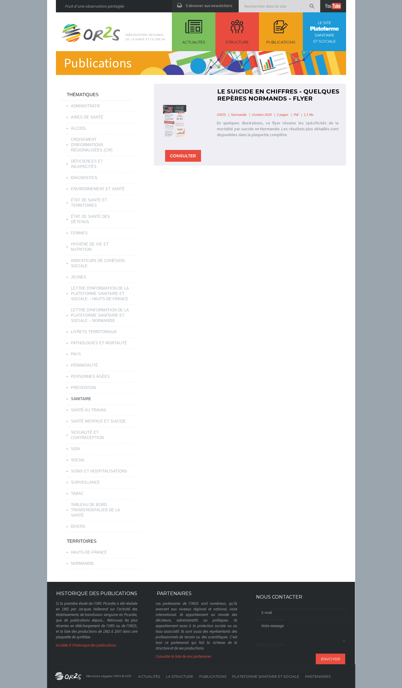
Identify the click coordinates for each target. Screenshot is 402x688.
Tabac (77, 493)
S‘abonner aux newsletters (209, 5)
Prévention (83, 387)
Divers (78, 526)
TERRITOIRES (82, 541)
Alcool (78, 128)
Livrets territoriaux (94, 332)
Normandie (82, 563)
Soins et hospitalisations (99, 471)
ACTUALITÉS (149, 676)
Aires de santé (87, 117)
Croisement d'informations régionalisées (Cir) (91, 144)
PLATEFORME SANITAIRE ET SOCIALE (265, 676)
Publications (280, 42)
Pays (76, 354)
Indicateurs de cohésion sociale (97, 263)
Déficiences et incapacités (87, 164)
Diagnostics (84, 178)
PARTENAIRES (317, 676)
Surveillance (85, 482)
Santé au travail (89, 410)
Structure (237, 42)
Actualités (193, 42)
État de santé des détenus (90, 219)
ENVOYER (330, 659)
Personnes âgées (90, 376)
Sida (75, 449)
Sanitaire (81, 399)
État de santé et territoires (89, 203)
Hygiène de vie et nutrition (90, 247)
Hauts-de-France (89, 552)
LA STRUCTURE (179, 676)
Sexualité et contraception (87, 435)
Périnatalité (84, 365)
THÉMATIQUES (83, 94)
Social (78, 460)
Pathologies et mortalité (99, 343)
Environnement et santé (98, 189)
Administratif (85, 106)
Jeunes (78, 277)
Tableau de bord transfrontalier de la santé (95, 509)
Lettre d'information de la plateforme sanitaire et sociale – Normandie (100, 315)
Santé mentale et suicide (98, 421)
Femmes (79, 233)
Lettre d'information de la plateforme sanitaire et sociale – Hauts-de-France (100, 293)
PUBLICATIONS (212, 676)
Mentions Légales (99, 676)
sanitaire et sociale (324, 32)
